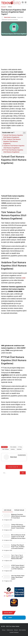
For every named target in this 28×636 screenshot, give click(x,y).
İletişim (16, 630)
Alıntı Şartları (22, 630)
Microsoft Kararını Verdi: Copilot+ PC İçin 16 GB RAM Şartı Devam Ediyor (18, 536)
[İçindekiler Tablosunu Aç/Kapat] (23, 133)
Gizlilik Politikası (14, 632)
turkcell (12, 449)
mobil (23, 278)
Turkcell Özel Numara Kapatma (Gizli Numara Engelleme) (13, 136)
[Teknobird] (11, 2)
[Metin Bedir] (6, 457)
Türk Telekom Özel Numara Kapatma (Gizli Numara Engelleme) (12, 141)
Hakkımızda (10, 630)
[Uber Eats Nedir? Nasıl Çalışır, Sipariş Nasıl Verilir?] (6, 577)
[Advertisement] (14, 54)
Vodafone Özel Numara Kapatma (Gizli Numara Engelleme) (13, 147)
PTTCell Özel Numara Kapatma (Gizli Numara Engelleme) (13, 151)
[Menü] (25, 2)
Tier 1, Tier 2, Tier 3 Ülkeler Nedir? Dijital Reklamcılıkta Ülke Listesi (17, 557)
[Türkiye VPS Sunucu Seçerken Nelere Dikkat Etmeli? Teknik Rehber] (6, 526)
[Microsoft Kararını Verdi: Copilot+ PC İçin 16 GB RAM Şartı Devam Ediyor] (6, 536)
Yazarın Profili (22, 455)
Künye (4, 630)
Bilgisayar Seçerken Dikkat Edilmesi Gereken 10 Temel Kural (18, 516)
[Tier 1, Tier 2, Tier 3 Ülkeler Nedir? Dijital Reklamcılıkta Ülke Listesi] (6, 556)
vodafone (19, 449)
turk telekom (5, 449)
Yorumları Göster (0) (13, 466)
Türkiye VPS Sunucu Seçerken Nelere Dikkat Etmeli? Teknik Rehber (18, 526)
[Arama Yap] (22, 2)
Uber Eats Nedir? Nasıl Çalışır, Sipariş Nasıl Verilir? (17, 577)
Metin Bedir (7, 17)
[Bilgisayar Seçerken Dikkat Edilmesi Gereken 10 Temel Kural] (6, 516)
